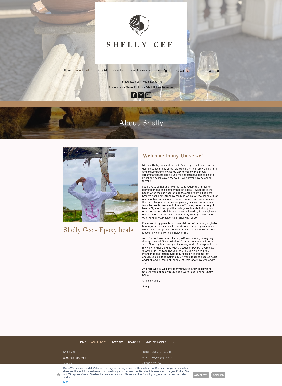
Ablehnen (218, 375)
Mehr (66, 381)
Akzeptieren (200, 375)
